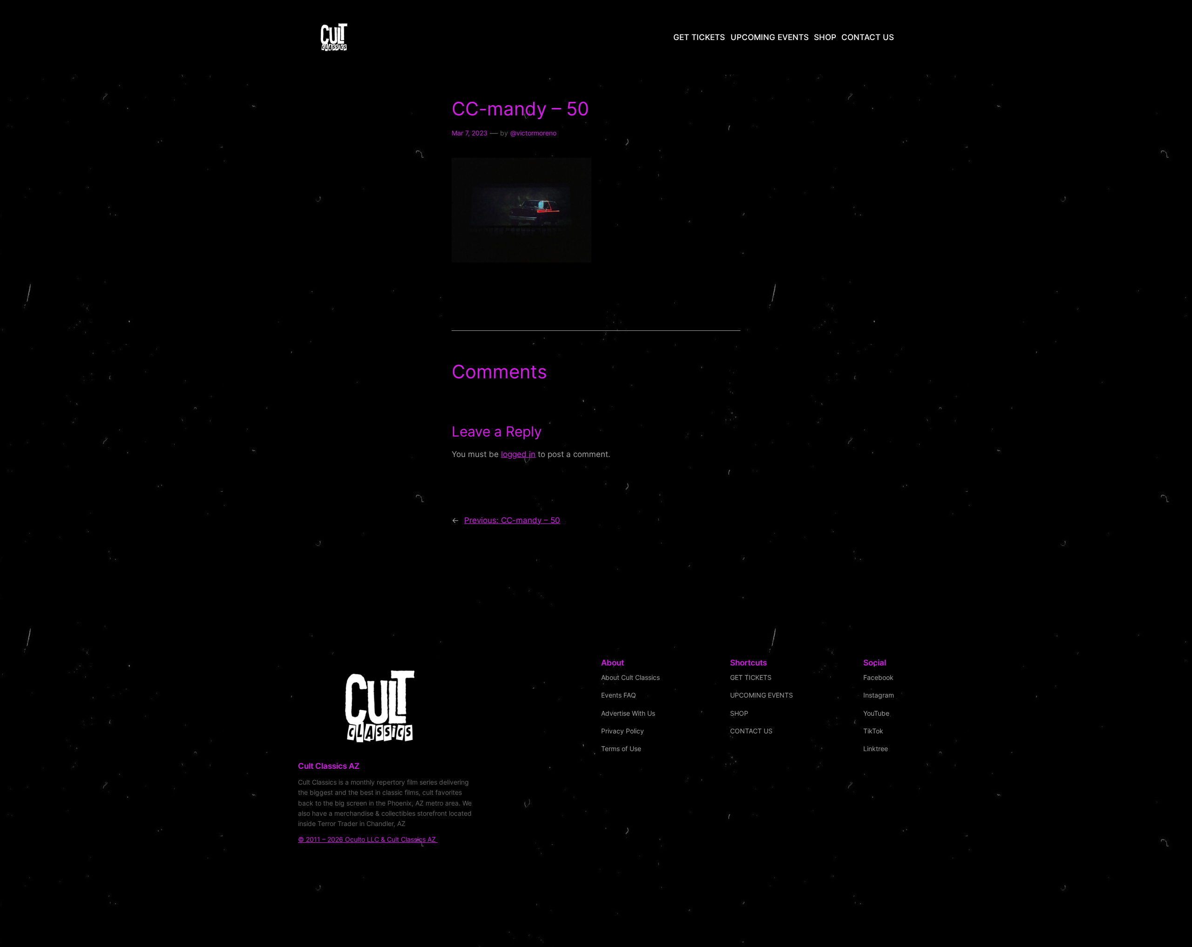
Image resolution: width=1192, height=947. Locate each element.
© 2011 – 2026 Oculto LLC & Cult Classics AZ (368, 839)
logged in (518, 454)
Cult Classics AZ (328, 766)
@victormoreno (533, 133)
